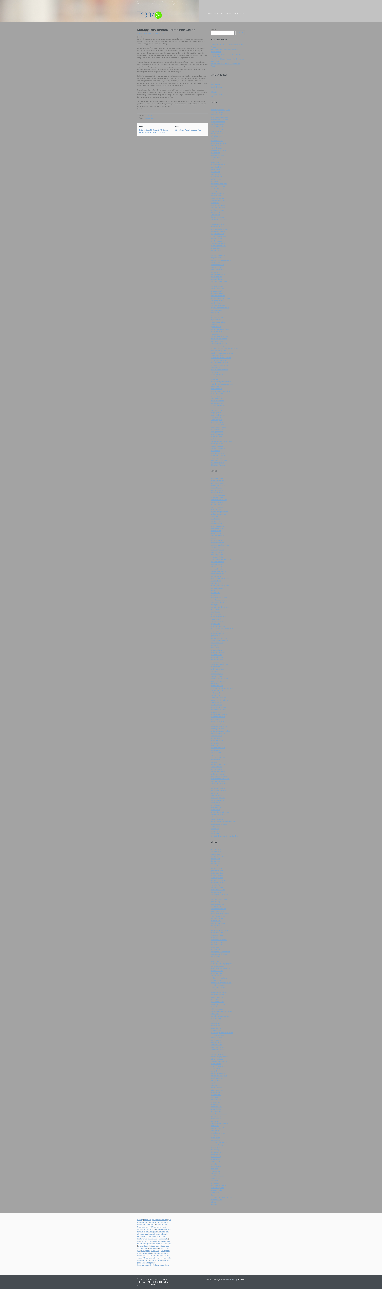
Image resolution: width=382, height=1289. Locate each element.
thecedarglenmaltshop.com (220, 110)
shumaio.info (215, 1138)
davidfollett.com (216, 524)
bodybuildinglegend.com (219, 1057)
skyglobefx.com (216, 303)
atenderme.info (216, 1116)
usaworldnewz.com (217, 483)
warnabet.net (215, 1171)
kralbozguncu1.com (217, 729)
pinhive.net (214, 1169)
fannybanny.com (216, 420)
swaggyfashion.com (218, 1049)
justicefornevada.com (218, 236)
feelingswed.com (217, 693)
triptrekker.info (216, 312)
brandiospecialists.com (219, 940)
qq (212, 97)
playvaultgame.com (217, 453)
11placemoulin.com (217, 177)
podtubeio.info (216, 1131)
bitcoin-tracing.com (217, 817)
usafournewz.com (217, 490)
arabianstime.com (217, 657)
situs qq (214, 92)
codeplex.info (215, 593)
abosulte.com (215, 805)
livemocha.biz (215, 1159)
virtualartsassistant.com (219, 360)
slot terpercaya (216, 85)
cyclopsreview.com (217, 669)
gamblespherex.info (218, 305)
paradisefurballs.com (218, 200)
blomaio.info (215, 1126)
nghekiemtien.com (217, 1078)
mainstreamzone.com (218, 222)
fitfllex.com (215, 1014)
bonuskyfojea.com (217, 398)
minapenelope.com (217, 543)
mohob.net (214, 181)
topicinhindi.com (216, 115)
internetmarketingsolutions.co (221, 260)
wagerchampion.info (218, 296)
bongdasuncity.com (217, 193)
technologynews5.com (219, 764)
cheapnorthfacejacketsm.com (221, 559)
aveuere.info (215, 203)
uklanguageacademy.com (219, 117)
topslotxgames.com (218, 916)
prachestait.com (216, 1088)
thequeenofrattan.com (218, 274)
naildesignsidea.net (217, 633)
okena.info (214, 595)
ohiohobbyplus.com (217, 550)
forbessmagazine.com (219, 698)
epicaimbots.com (217, 683)
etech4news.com (217, 686)
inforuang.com (216, 1018)
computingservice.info (218, 246)
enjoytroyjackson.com (218, 681)
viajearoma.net (216, 619)
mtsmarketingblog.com (219, 1076)
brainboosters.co (217, 502)
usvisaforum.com (217, 533)
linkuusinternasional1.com (220, 578)
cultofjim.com (215, 519)
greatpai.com (215, 636)
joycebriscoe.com (217, 507)
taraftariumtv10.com (218, 1052)
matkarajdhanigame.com (219, 143)
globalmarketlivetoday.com (220, 700)
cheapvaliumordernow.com (220, 365)
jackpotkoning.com (217, 425)
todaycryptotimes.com (218, 772)
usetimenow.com (217, 971)
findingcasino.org (217, 286)
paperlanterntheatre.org (219, 638)
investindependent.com (219, 726)
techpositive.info (217, 250)
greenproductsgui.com (218, 208)
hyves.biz (214, 1164)
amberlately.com (216, 505)
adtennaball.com (216, 945)
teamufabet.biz (216, 885)
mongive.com (215, 949)
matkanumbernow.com (218, 909)
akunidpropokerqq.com (219, 597)
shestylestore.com (217, 463)
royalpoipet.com (216, 386)
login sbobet (153, 1248)
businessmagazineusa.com (220, 329)
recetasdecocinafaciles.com (220, 631)
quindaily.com (215, 803)
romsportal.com (216, 458)
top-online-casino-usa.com (220, 930)
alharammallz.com (217, 650)
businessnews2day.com (219, 336)
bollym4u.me (215, 1173)
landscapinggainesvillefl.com (221, 731)
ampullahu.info (216, 1109)
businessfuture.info (217, 134)
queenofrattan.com (217, 272)
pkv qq (148, 1236)
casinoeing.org (216, 1157)
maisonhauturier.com (218, 733)
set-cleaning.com (217, 795)
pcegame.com (216, 752)
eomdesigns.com (217, 310)
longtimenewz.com (217, 429)
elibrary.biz (214, 605)
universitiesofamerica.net (220, 897)
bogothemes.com (217, 552)
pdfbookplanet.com (217, 270)
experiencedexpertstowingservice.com (224, 348)
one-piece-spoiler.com (219, 281)
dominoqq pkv (146, 1253)
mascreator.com (216, 736)
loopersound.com (217, 540)
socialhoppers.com (217, 995)
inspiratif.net (215, 854)
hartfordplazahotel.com (219, 1185)
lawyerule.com (216, 1071)
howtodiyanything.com (218, 721)
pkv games (147, 118)
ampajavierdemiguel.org (219, 500)
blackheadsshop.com (218, 351)
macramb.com (216, 1026)
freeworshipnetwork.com (219, 640)
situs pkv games (156, 1222)
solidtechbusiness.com (219, 343)
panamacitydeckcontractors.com (222, 1033)
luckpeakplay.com (217, 434)
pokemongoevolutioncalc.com (221, 441)
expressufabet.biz (217, 875)
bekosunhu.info (216, 1121)
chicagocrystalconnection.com (221, 1197)
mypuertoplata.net (217, 878)
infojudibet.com (216, 136)
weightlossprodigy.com (219, 184)
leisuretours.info (216, 239)
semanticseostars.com (219, 219)
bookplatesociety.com (218, 571)
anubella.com (215, 810)
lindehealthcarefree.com (219, 119)
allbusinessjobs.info (218, 122)
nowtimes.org (215, 1154)
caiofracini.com (216, 248)
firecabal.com (215, 695)
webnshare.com (216, 227)
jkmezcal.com (215, 379)
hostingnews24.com (218, 717)
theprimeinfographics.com (220, 363)
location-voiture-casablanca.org (222, 353)
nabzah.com (215, 947)
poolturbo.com (216, 1085)
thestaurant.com (216, 389)
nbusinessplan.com (217, 868)
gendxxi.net (215, 315)
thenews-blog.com (217, 769)
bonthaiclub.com (216, 567)
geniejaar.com (215, 172)
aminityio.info (215, 1102)
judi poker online (216, 94)
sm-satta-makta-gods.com (220, 776)
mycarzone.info (216, 320)
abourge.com (215, 645)
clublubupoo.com (217, 394)
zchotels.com (215, 760)
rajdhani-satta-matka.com (219, 978)
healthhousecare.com (218, 707)
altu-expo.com (216, 614)
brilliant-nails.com (217, 1059)
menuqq (140, 1220)
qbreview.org (215, 902)
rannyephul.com (216, 1045)
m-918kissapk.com (217, 1188)
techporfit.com (216, 863)
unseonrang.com (216, 253)
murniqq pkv (155, 1251)
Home (210, 13)
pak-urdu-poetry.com (218, 255)
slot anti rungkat (149, 1229)
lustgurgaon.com (216, 169)
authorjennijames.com (218, 617)
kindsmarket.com (217, 1021)
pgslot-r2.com (216, 755)
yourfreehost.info (217, 557)
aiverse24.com (216, 807)
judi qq (213, 89)
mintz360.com (216, 179)
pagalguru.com (216, 750)
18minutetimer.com (217, 217)
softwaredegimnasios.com (220, 779)
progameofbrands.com (219, 899)
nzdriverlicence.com (218, 748)
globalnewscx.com (217, 265)
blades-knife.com (217, 279)
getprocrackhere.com (218, 415)
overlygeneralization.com (219, 229)
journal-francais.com (218, 1066)
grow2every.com (216, 705)
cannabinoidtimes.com (218, 205)
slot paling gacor (148, 1263)
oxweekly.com (216, 1030)
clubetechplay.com (217, 408)
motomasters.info (217, 317)
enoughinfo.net (216, 1166)
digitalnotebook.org (217, 188)
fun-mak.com (215, 372)
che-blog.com (215, 153)
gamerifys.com (216, 852)
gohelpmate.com (216, 976)
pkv (212, 82)
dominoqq (147, 1220)
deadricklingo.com (217, 301)
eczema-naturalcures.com (220, 607)
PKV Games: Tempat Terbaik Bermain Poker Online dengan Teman (154, 1282)
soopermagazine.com (218, 781)
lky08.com (214, 1007)
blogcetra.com (216, 258)
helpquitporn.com (217, 712)
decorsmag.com (216, 892)
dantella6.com (216, 921)
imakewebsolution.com (219, 150)
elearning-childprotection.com (221, 983)
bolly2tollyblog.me (217, 1176)
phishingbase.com (217, 444)
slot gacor (159, 1225)
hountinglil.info (216, 162)
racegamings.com (217, 446)
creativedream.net (217, 997)
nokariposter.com (217, 961)
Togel (242, 13)
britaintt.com (215, 829)
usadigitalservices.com (219, 992)
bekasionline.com (217, 866)
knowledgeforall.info (218, 987)
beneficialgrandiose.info (219, 1123)
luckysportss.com (217, 432)
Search (213, 29)
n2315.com (215, 999)
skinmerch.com (216, 531)
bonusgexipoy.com (217, 403)
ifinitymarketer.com (217, 422)
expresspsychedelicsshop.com (222, 688)
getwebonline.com (217, 1002)
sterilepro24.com (217, 341)
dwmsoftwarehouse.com (219, 679)
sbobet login (154, 1246)
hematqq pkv (165, 1251)
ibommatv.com (216, 861)
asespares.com (216, 655)
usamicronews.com (217, 436)
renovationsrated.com (218, 788)
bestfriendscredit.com (218, 602)
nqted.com (214, 745)
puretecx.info (215, 1097)
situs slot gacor (151, 1232)
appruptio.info (215, 1204)
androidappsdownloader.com (221, 968)
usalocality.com (216, 488)
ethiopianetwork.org (218, 231)
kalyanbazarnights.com (219, 928)
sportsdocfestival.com (219, 460)
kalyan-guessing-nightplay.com (221, 964)
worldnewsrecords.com (219, 339)
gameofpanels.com (217, 966)
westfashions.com (217, 1035)
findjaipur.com (215, 516)
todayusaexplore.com (218, 485)
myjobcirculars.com (217, 911)
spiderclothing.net (217, 583)
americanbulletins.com (218, 652)
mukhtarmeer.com (217, 741)
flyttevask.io (215, 1181)
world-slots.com (216, 148)
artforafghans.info (217, 1090)
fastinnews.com (216, 417)
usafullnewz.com (217, 478)
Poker (236, 13)
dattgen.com (215, 671)
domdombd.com (216, 410)
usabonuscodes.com (218, 774)
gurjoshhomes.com (217, 562)
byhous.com (215, 1183)
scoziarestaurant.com (218, 791)
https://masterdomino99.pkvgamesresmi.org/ (153, 1265)
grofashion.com (216, 439)
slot (152, 118)
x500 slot (159, 1229)
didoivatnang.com (217, 674)
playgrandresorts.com (218, 456)
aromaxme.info (216, 1111)
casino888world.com (218, 374)
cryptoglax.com (216, 547)
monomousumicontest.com (220, 298)
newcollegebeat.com (218, 526)
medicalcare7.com (217, 942)
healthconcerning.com (218, 210)
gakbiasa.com (215, 1193)
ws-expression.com (218, 757)
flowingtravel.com (217, 935)
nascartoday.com (217, 743)
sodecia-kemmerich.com (219, 370)
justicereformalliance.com (220, 545)
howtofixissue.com (217, 883)
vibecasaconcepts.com (219, 322)
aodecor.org (215, 1150)
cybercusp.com (216, 826)
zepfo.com (214, 762)
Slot (222, 13)
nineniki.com (215, 937)
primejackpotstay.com (218, 448)
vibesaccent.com (217, 497)
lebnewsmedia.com (217, 574)
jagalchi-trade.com (217, 538)
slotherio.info (215, 1140)
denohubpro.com (216, 277)
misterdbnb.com (216, 377)
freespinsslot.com (217, 198)
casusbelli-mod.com (218, 569)
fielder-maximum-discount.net (221, 1011)
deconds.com (215, 831)
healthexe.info (216, 1095)
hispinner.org (215, 956)
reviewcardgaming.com (219, 346)
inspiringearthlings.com (219, 724)
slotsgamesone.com (218, 923)
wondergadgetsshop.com (220, 586)
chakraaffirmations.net (218, 165)
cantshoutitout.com (217, 873)
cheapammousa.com (218, 626)
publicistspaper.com (218, 800)
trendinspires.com (217, 1042)
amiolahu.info (215, 1104)
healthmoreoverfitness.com (220, 914)
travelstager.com (216, 1040)
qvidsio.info (215, 1135)
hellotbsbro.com (216, 241)
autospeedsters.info (218, 293)
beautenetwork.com (218, 814)
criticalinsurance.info (218, 959)
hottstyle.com (215, 719)
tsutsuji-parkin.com (217, 621)
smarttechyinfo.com (218, 186)
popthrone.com (216, 146)
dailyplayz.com (216, 413)
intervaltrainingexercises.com (221, 382)
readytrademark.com (218, 786)
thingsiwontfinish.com (218, 465)
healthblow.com (216, 973)
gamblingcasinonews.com (220, 894)
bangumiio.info (216, 1119)
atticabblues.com (217, 659)
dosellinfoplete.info (218, 1128)
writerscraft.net (216, 980)
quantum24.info (216, 324)
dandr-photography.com (219, 1061)
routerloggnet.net (217, 918)
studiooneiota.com (217, 284)
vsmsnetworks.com (218, 856)
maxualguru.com (216, 191)
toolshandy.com (216, 1038)
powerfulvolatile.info (218, 1133)
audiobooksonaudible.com (220, 812)
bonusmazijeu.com (217, 396)
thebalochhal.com (217, 493)
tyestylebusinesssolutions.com (222, 384)
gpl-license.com (216, 702)
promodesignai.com (218, 798)
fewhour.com (215, 215)
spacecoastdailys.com (219, 783)
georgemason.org (217, 112)
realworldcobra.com (218, 289)
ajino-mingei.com (217, 555)
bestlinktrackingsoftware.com (221, 391)
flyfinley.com (215, 157)
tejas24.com (215, 1083)
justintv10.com (216, 1069)
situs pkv (156, 1244)
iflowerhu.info (215, 1195)
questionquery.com (217, 1054)
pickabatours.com (217, 126)
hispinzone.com (216, 925)
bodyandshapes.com (218, 819)
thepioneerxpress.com (219, 880)
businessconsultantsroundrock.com (223, 822)
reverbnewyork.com (218, 528)
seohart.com (215, 793)
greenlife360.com (217, 871)
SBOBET (229, 13)
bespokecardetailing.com (219, 600)
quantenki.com (216, 327)
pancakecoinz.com (217, 155)
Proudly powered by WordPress (216, 1280)
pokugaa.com (215, 451)
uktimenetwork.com (217, 481)
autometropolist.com (218, 662)
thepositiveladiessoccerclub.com (222, 628)
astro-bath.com (216, 609)
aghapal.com (215, 612)
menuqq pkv (145, 1251)
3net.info (214, 590)
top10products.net (217, 124)
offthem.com (215, 859)
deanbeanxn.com (217, 141)
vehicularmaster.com (218, 495)
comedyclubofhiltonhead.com (221, 358)
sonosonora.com (216, 576)
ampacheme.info (216, 1107)
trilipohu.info (215, 1202)
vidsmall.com (215, 334)
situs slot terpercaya (160, 1256)
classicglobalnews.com (219, 824)
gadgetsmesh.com (217, 234)
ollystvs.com (215, 262)
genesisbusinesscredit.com (220, 1016)
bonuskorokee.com (217, 401)
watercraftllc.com (217, 643)
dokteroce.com (216, 1064)
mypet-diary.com (216, 1028)
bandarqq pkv (156, 1236)
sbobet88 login (142, 1248)
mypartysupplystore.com (219, 512)
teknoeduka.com (216, 767)
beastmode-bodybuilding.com (221, 129)
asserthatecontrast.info (219, 1114)
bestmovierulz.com (217, 536)
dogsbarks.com (216, 676)
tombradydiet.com (217, 564)
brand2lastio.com (217, 990)
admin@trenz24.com (144, 33)
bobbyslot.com (216, 174)
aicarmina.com (216, 509)
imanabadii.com (216, 1200)
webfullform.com (217, 887)
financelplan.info (216, 131)
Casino (216, 13)
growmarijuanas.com (218, 224)
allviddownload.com (218, 890)
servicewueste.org (217, 904)
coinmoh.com (215, 667)
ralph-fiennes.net (217, 1009)
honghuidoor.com (217, 933)
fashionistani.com (217, 690)
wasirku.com (215, 1080)
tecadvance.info (216, 1100)
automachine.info (217, 291)
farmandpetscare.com (218, 243)
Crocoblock (240, 1280)
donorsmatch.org (217, 1152)
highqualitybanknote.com (219, 714)
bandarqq (158, 1253)
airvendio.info (215, 1092)
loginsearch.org (216, 1147)
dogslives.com (216, 267)
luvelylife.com (216, 1023)
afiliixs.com (215, 648)
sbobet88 (149, 1227)
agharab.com (215, 624)
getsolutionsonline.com (219, 954)
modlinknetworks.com (218, 427)
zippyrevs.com (216, 906)
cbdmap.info (215, 138)
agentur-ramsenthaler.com (220, 308)
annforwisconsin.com (218, 514)
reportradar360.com (218, 1047)
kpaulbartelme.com (217, 355)
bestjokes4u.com (217, 167)
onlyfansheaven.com (218, 1004)
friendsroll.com (216, 581)
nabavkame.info (216, 1190)
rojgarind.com (215, 212)
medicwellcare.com (217, 332)
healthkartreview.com (218, 710)
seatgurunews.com (217, 588)
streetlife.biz (215, 1162)
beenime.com (215, 367)
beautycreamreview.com (219, 664)
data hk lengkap (216, 87)
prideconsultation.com (218, 160)
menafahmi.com (216, 738)
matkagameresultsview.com (220, 952)
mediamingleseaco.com (219, 1073)
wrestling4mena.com (218, 985)
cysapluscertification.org (219, 1142)
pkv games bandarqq (159, 1220)
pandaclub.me (215, 1178)
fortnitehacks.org (217, 1145)
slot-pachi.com (216, 196)
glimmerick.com (216, 521)
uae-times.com (216, 849)
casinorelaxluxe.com (218, 405)
